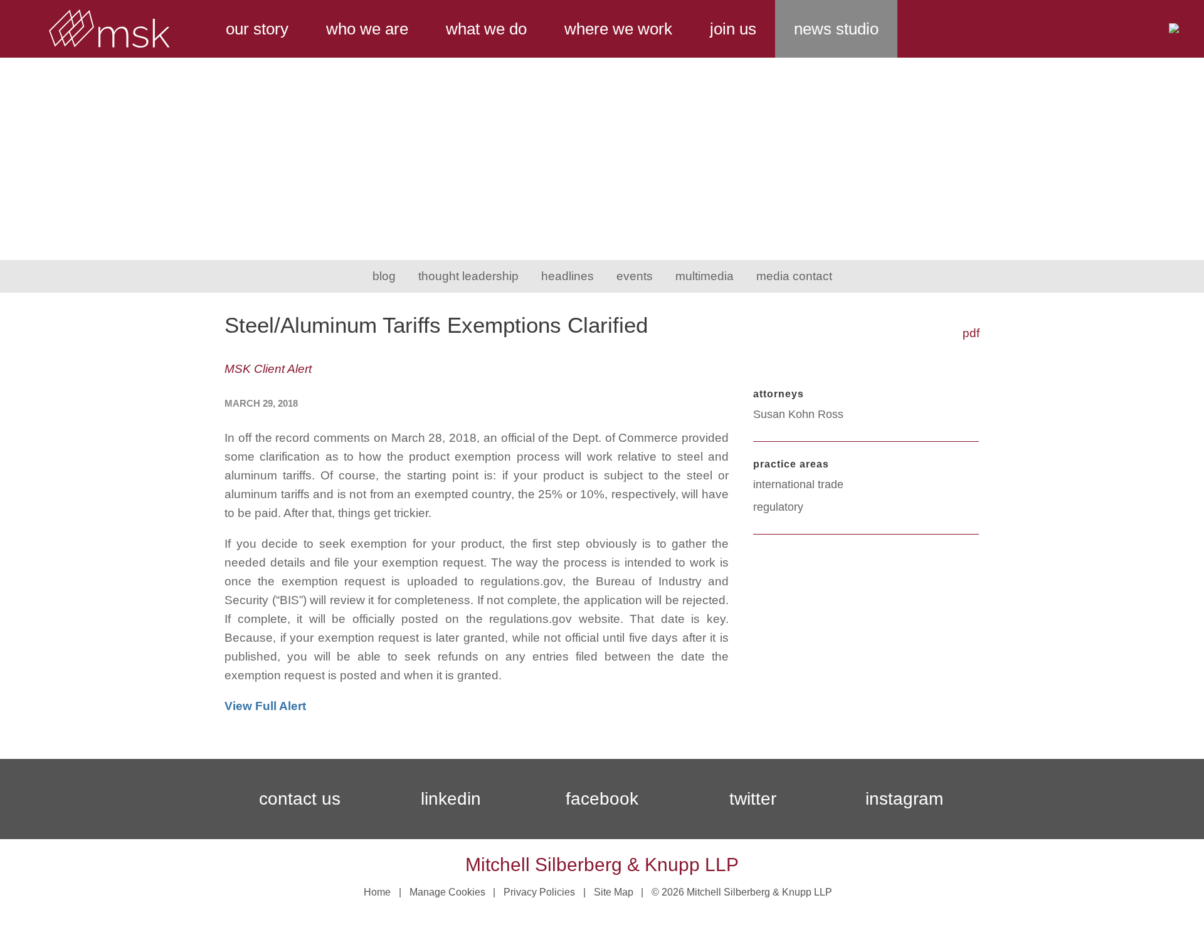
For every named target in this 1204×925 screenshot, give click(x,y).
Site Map (613, 892)
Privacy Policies (539, 892)
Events (634, 276)
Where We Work (618, 28)
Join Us (733, 28)
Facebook (602, 798)
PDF (971, 333)
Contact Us (300, 798)
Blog (384, 276)
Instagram (904, 798)
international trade (798, 484)
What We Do (486, 28)
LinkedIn (451, 798)
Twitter (752, 798)
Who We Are (367, 28)
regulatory (778, 507)
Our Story (257, 28)
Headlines (567, 276)
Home (377, 892)
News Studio (836, 28)
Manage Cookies (447, 892)
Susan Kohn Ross (798, 414)
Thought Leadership (468, 276)
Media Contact (794, 276)
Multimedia (704, 276)
